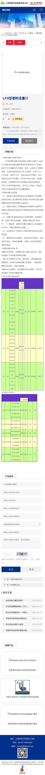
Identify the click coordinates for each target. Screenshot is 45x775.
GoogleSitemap (37, 764)
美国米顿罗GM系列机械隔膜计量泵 (22, 724)
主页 (15, 33)
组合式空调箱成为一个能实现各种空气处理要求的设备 (18, 612)
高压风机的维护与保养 (14, 624)
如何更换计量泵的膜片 (14, 600)
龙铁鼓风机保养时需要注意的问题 (18, 630)
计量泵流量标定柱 (16, 579)
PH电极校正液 (15, 585)
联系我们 (29, 141)
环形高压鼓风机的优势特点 (16, 618)
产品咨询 (11, 141)
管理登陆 (29, 764)
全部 (9, 42)
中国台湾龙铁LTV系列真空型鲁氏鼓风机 (22, 697)
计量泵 (30, 33)
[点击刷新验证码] (22, 554)
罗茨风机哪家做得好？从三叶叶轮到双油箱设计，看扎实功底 (18, 606)
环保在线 (23, 764)
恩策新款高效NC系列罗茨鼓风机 (22, 670)
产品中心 (22, 33)
